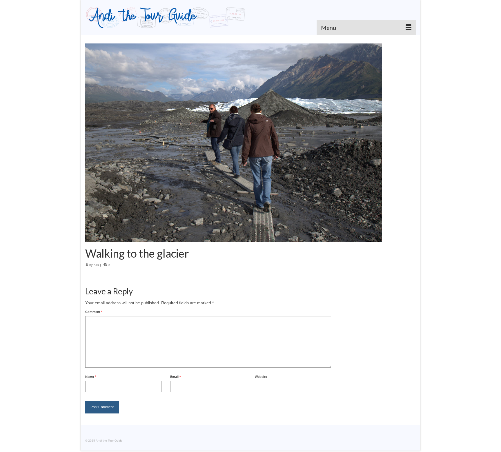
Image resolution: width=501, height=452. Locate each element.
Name (90, 376)
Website (261, 376)
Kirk (96, 265)
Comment (93, 312)
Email (175, 376)
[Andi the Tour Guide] (165, 17)
